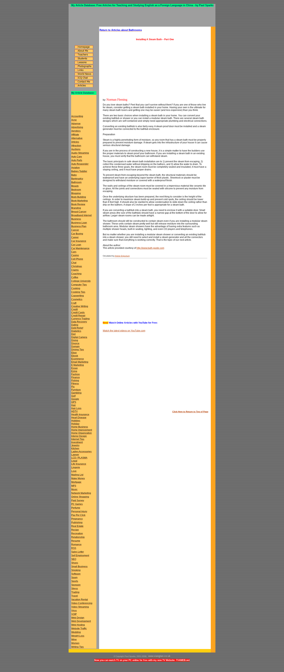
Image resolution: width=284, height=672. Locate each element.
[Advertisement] (142, 16)
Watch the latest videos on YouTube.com (124, 330)
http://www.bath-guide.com (150, 248)
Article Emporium (122, 256)
